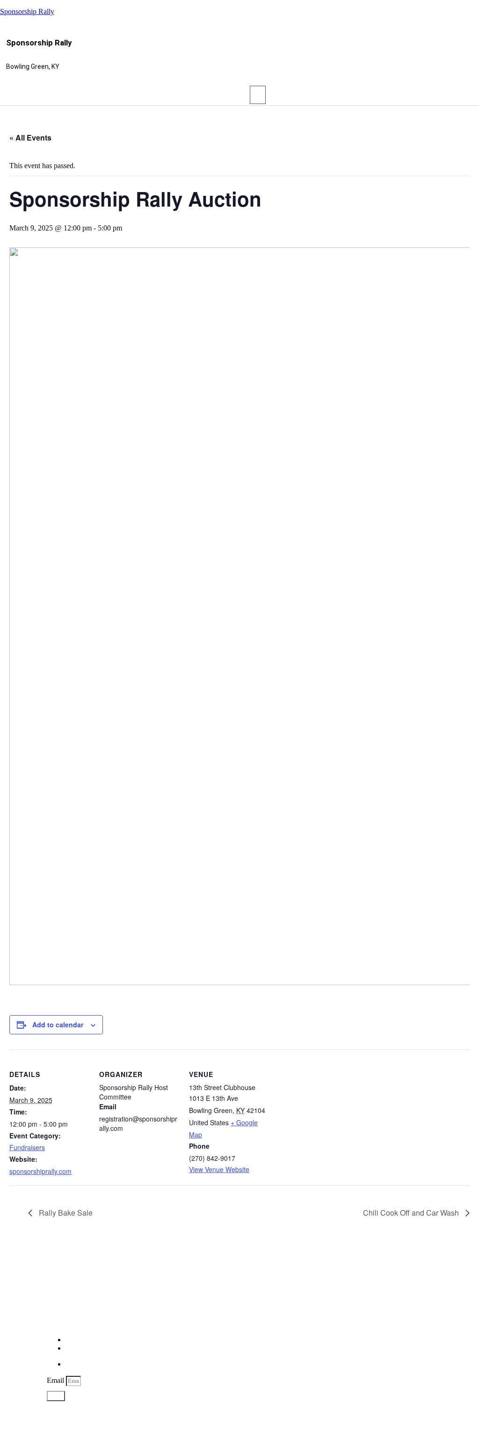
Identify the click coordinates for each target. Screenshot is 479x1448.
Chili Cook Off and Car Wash (412, 1212)
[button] (258, 95)
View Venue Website (219, 1169)
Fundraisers (27, 1147)
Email (56, 1380)
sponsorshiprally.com (40, 1171)
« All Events (30, 137)
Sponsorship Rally (27, 11)
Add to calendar (57, 1024)
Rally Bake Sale (65, 1212)
